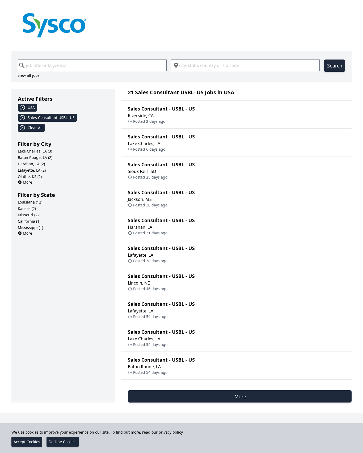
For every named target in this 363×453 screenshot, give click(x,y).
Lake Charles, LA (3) (35, 151)
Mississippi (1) (30, 227)
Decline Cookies (63, 441)
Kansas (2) (27, 208)
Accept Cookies (27, 441)
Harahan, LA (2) (31, 163)
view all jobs (29, 75)
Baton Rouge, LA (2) (35, 157)
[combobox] (92, 65)
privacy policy (171, 432)
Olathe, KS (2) (30, 176)
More (27, 182)
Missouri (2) (28, 214)
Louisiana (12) (30, 202)
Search (334, 65)
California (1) (29, 221)
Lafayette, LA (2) (32, 170)
